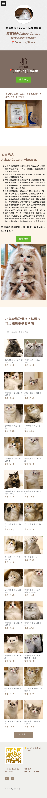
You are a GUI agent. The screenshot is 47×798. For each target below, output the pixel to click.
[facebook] (7, 778)
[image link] (14, 755)
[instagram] (12, 778)
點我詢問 (23, 79)
